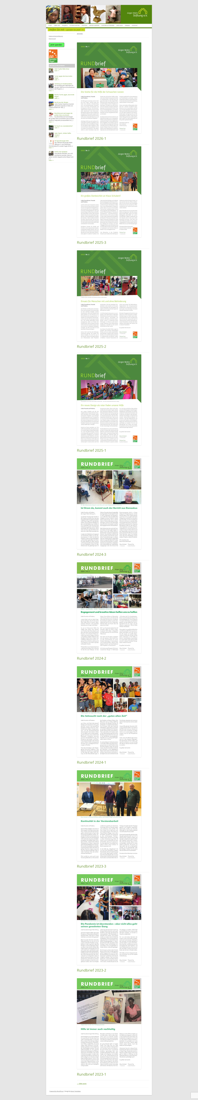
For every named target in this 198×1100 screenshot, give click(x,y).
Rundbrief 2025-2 (91, 346)
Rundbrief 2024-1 (91, 762)
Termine (127, 25)
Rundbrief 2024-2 (91, 658)
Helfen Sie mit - (66, 29)
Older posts (82, 1084)
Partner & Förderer (107, 25)
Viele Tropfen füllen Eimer (61, 69)
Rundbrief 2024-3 (91, 554)
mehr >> (56, 71)
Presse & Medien (94, 25)
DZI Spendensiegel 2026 (61, 141)
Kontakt (135, 25)
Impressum (52, 39)
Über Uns (57, 25)
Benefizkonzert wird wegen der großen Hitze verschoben (63, 114)
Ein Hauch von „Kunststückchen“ (63, 126)
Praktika (84, 25)
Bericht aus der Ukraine (61, 102)
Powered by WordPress (56, 1091)
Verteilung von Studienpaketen (63, 84)
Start (50, 25)
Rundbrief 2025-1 (91, 450)
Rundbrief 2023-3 (91, 866)
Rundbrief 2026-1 (91, 138)
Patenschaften (75, 25)
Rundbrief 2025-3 (91, 242)
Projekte (65, 25)
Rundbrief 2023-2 (91, 970)
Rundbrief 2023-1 (91, 1074)
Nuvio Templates (76, 1091)
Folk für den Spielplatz (60, 152)
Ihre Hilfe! (119, 25)
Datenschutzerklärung (56, 36)
